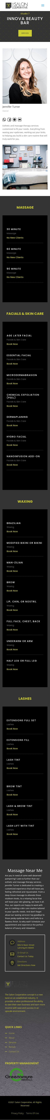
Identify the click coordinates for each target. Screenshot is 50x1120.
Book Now (12, 344)
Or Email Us (22, 952)
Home (11, 1033)
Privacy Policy (17, 1113)
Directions (22, 961)
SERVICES (25, 33)
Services (12, 1042)
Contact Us (14, 1051)
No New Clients (15, 237)
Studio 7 (25, 13)
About (11, 1037)
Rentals (12, 1046)
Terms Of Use (32, 1113)
